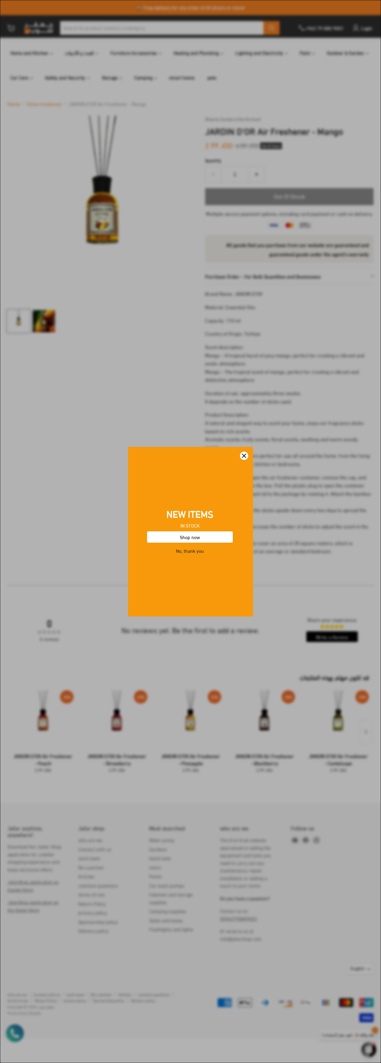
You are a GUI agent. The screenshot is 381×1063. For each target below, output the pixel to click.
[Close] (244, 456)
